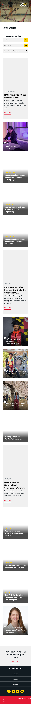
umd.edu (3, 701)
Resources (15, 674)
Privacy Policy (4, 699)
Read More (7, 112)
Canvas (15, 684)
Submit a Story (15, 661)
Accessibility (11, 699)
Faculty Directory (15, 669)
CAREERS (15, 679)
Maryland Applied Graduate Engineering (13, 2)
